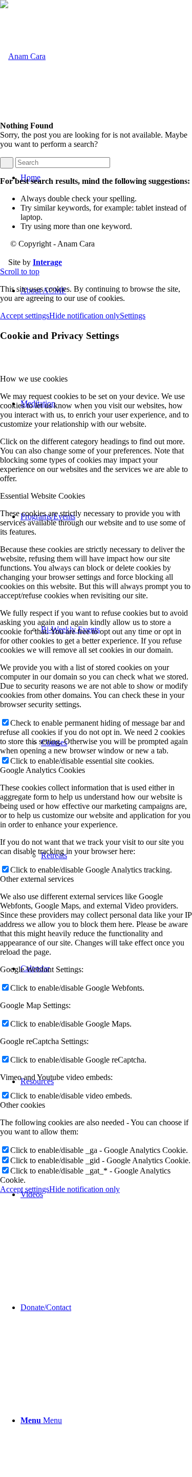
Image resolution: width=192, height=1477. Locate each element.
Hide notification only (84, 315)
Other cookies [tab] (22, 1105)
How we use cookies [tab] (34, 378)
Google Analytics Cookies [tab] (42, 770)
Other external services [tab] (37, 879)
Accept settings (24, 315)
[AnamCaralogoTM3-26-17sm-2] (23, 56)
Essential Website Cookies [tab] (42, 495)
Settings (132, 315)
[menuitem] (106, 1194)
